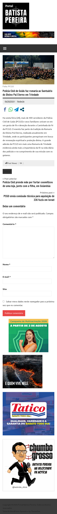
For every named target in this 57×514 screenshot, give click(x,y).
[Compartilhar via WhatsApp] (10, 109)
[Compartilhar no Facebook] (5, 109)
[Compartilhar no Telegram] (16, 109)
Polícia (7, 171)
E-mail (7, 276)
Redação (20, 101)
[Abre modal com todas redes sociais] (22, 109)
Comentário (9, 224)
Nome (6, 264)
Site (5, 289)
